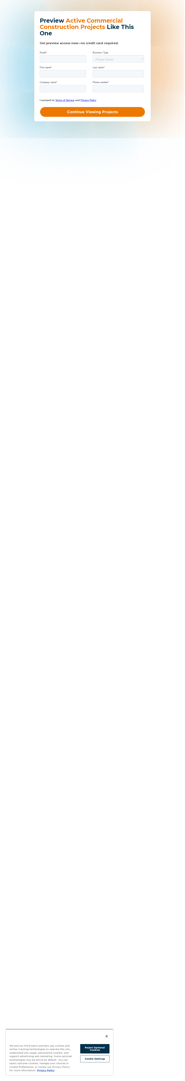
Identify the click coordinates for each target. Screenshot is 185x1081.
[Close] (107, 1036)
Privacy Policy (46, 1070)
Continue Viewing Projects (92, 112)
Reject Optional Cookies (95, 1048)
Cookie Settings (95, 1058)
